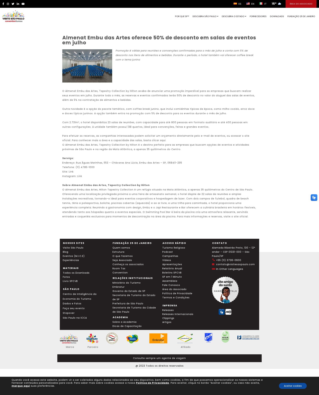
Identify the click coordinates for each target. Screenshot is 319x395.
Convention (120, 272)
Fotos (66, 277)
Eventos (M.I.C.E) (74, 256)
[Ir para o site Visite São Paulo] (13, 16)
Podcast (167, 252)
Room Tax (118, 268)
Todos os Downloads (76, 272)
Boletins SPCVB (172, 272)
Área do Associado (301, 3)
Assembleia (169, 281)
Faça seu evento (74, 308)
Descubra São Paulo (205, 16)
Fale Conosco (171, 285)
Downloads (277, 16)
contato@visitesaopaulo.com (235, 264)
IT (265, 3)
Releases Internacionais (177, 314)
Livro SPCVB (70, 281)
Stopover (69, 313)
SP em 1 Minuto (172, 276)
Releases (168, 310)
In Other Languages (229, 269)
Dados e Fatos (72, 303)
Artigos (166, 322)
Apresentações (172, 264)
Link (71, 171)
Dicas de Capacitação (127, 326)
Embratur (118, 287)
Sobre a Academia (124, 322)
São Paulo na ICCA (75, 317)
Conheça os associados (128, 264)
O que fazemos (122, 256)
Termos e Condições (176, 297)
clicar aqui (159, 140)
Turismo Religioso (173, 247)
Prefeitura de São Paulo (127, 303)
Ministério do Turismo (126, 282)
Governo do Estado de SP (128, 291)
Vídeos (166, 260)
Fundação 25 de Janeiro (301, 16)
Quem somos (121, 247)
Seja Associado (122, 260)
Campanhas (170, 256)
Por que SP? (182, 16)
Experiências (71, 260)
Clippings (168, 318)
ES (239, 3)
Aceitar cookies (293, 386)
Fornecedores (258, 16)
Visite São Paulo (73, 247)
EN (252, 3)
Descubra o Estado (233, 16)
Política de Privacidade (177, 293)
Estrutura (118, 252)
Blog (65, 252)
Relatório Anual (172, 268)
